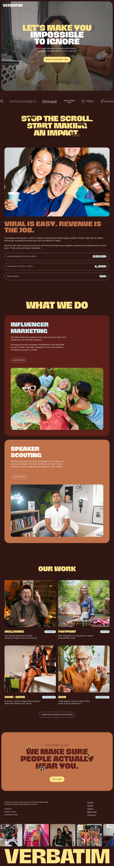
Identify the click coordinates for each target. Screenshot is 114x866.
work (90, 806)
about (90, 809)
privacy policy (10, 812)
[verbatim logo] (12, 5)
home (90, 803)
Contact (91, 815)
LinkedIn (7, 809)
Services (92, 812)
